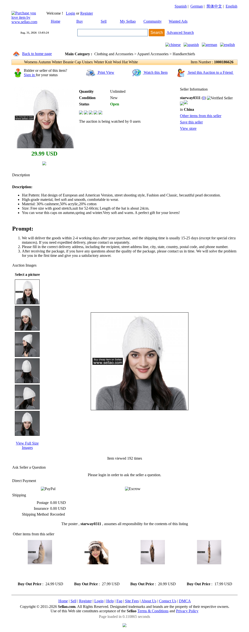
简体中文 (214, 6)
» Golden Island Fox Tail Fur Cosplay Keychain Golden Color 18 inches (38, 573)
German (196, 6)
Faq (119, 601)
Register (86, 13)
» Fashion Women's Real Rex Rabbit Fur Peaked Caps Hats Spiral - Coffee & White (96, 573)
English (231, 6)
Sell (104, 21)
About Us (148, 601)
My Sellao (128, 21)
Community (152, 21)
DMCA (185, 601)
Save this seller (191, 122)
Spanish (181, 6)
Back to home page (37, 54)
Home (55, 21)
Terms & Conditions (153, 611)
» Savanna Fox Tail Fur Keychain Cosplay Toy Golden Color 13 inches (152, 573)
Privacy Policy (187, 611)
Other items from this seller (200, 116)
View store (188, 128)
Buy (79, 21)
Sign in (30, 75)
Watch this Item (155, 72)
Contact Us (167, 601)
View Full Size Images (27, 445)
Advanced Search (180, 32)
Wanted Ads (178, 21)
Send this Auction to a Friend (210, 72)
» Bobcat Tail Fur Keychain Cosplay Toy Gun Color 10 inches (206, 573)
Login (70, 13)
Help (110, 601)
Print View (105, 72)
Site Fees (132, 601)
